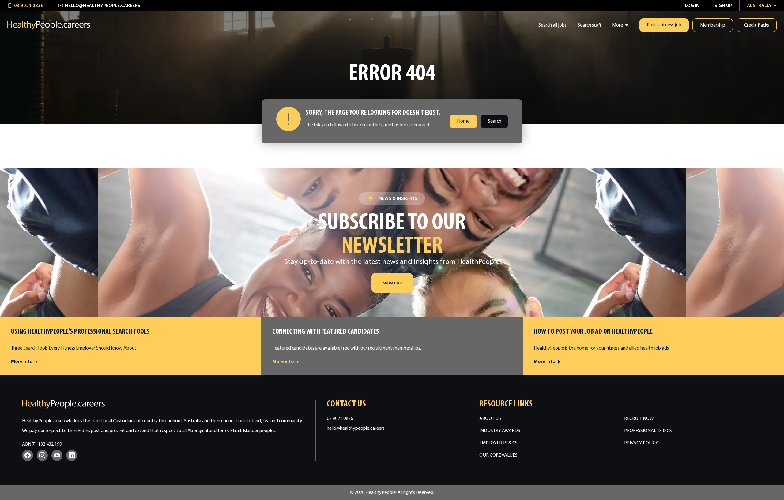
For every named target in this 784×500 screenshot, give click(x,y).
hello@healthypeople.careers (356, 428)
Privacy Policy (641, 443)
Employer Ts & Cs (498, 443)
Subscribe (392, 282)
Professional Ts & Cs (648, 430)
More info (22, 361)
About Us (490, 418)
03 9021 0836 (340, 418)
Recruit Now (639, 418)
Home (463, 121)
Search (494, 121)
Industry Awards (499, 430)
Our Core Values (498, 455)
